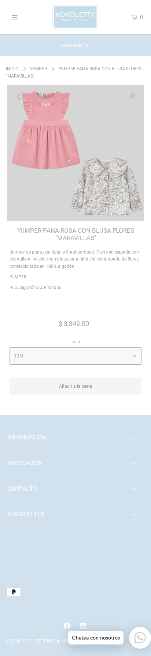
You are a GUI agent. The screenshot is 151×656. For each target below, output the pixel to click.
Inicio (12, 68)
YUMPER (38, 68)
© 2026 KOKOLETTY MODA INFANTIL (42, 641)
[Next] (37, 97)
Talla (75, 341)
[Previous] (19, 97)
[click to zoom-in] (132, 97)
